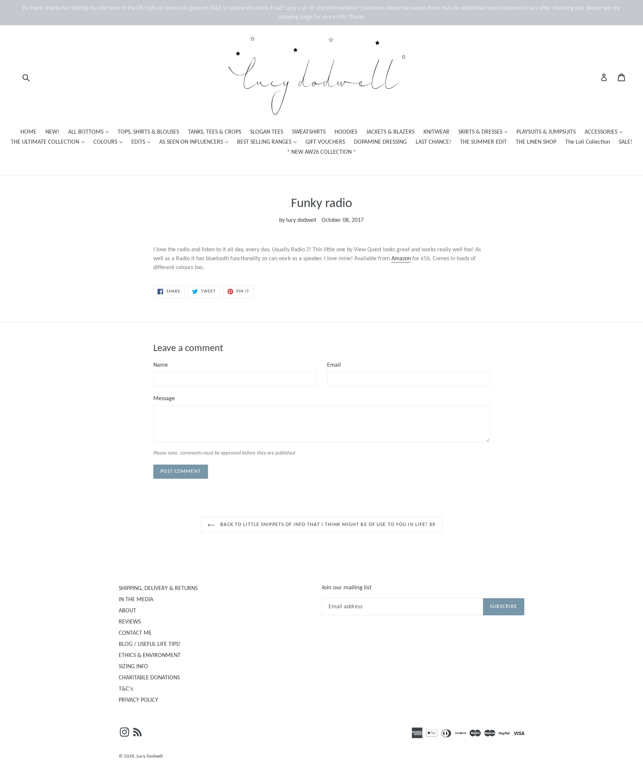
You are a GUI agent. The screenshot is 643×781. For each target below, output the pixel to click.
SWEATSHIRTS (309, 132)
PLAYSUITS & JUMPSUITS (546, 132)
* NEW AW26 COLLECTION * (321, 152)
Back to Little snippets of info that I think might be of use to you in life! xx (327, 524)
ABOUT (127, 611)
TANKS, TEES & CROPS (214, 132)
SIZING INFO (133, 667)
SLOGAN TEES (266, 132)
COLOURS (109, 142)
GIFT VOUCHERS (325, 142)
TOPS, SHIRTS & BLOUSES (148, 132)
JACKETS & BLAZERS (390, 132)
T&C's (126, 689)
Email (334, 365)
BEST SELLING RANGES (268, 142)
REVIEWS (130, 622)
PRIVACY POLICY (138, 700)
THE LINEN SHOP (536, 142)
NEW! (52, 132)
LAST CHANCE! (433, 142)
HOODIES (346, 132)
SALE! (625, 142)
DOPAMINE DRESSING (380, 142)
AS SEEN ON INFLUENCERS (195, 142)
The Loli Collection (587, 142)
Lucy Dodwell (150, 756)
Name (160, 365)
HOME (28, 132)
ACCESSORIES (605, 132)
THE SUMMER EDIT (483, 142)
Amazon (401, 259)
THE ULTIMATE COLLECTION (49, 142)
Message (164, 399)
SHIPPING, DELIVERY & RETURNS (158, 589)
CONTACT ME (135, 633)
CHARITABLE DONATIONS (149, 678)
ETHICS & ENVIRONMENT (149, 656)
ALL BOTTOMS (90, 132)
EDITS (142, 142)
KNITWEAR (436, 132)
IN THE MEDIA (136, 600)
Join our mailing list (347, 587)
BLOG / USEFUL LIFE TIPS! (149, 644)
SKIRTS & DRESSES (484, 132)
